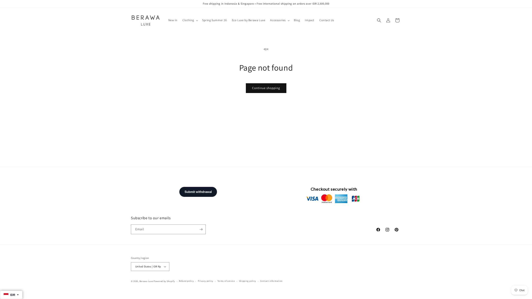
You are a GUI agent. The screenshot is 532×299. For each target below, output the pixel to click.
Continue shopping (266, 88)
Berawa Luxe (146, 281)
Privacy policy (205, 280)
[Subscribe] (201, 229)
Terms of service (226, 280)
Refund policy (186, 280)
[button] (190, 20)
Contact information (271, 280)
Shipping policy (247, 280)
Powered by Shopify (164, 281)
